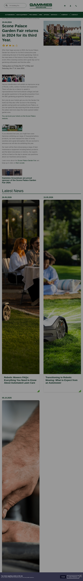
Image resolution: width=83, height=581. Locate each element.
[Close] (81, 576)
